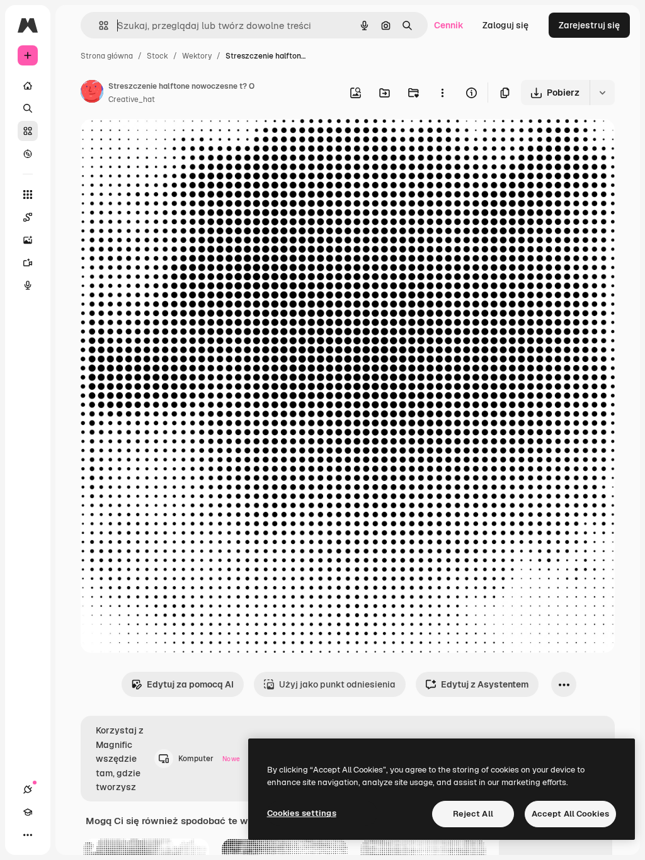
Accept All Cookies (570, 813)
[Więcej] (28, 835)
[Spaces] (28, 217)
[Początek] (28, 86)
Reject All (473, 813)
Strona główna (107, 56)
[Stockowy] (28, 131)
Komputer (209, 759)
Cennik (449, 25)
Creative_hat (131, 99)
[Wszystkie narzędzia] (28, 194)
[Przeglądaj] (28, 154)
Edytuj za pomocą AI (190, 684)
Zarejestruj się (589, 25)
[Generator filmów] (28, 262)
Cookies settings (301, 813)
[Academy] (28, 812)
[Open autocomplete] (98, 25)
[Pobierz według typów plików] (602, 92)
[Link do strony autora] (92, 93)
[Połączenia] (28, 789)
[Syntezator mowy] (28, 285)
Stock (157, 56)
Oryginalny (167, 143)
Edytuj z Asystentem (484, 684)
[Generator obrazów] (28, 240)
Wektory (197, 56)
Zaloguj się (505, 25)
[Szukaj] (28, 108)
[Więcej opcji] (442, 92)
